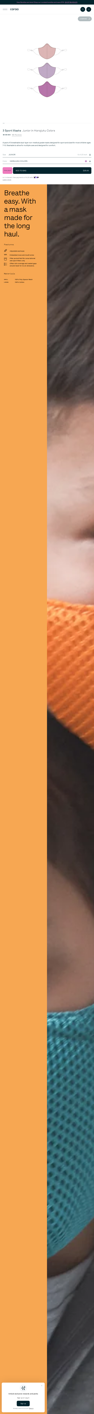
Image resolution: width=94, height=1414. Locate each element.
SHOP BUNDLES (71, 2)
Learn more (7, 180)
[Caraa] (18, 9)
